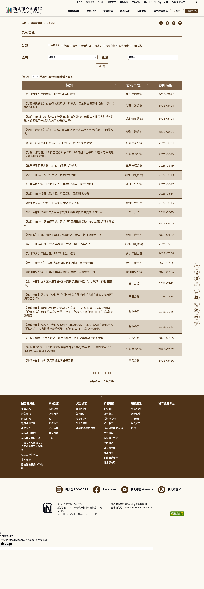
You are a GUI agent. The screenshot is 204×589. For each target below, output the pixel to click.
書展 (75, 45)
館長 (51, 418)
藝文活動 (124, 45)
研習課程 (86, 45)
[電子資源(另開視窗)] (197, 291)
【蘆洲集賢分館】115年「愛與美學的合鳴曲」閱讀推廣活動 (59, 272)
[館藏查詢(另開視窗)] (197, 272)
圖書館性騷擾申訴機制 (32, 466)
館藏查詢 (81, 408)
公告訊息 (26, 408)
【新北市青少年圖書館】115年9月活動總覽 (49, 94)
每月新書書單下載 (85, 428)
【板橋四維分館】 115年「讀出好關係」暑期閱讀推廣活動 (58, 263)
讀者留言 (112, 2)
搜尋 (177, 10)
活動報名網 (110, 418)
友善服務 (108, 433)
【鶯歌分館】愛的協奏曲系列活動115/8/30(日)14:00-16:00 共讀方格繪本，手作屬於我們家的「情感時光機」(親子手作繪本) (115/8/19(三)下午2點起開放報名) (68, 311)
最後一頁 (109, 373)
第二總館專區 (161, 11)
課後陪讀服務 (111, 457)
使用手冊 (53, 438)
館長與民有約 (111, 438)
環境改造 (136, 408)
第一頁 (95, 373)
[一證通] (197, 317)
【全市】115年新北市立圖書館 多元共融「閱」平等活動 (57, 244)
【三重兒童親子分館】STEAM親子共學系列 (50, 165)
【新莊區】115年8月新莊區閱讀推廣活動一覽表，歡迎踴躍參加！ (63, 235)
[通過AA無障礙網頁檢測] (177, 513)
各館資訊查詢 (28, 433)
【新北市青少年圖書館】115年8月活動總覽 (49, 253)
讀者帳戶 (81, 413)
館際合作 (108, 408)
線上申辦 (108, 423)
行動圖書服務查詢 (113, 428)
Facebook (109, 489)
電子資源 (81, 418)
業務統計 (136, 418)
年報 (133, 428)
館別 (105, 57)
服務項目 (53, 423)
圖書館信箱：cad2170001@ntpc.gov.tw (132, 507)
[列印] (180, 23)
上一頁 (98, 373)
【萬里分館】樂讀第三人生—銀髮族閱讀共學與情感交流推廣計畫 (63, 212)
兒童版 (101, 2)
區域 (25, 57)
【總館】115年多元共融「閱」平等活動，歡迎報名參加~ (57, 193)
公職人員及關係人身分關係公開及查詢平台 (32, 446)
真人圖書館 (110, 448)
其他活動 (137, 45)
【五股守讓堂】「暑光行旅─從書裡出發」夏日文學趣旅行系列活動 (64, 338)
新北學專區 (110, 462)
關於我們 (91, 11)
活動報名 (55, 45)
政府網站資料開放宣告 (122, 504)
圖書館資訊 (73, 11)
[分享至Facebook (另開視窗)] (167, 23)
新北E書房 (81, 423)
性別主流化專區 (29, 454)
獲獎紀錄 (136, 423)
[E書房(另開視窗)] (197, 297)
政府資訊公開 (28, 423)
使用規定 (53, 408)
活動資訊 (26, 413)
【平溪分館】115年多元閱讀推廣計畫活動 (48, 360)
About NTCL (150, 2)
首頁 (80, 2)
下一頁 (106, 373)
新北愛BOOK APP (76, 489)
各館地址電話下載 (30, 438)
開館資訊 (26, 418)
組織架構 (53, 413)
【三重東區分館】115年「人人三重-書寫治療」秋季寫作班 (58, 184)
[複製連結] (161, 23)
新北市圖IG (174, 489)
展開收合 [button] (102, 397)
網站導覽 (90, 2)
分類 (25, 45)
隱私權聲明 (141, 504)
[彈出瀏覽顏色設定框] (160, 2)
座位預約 (136, 2)
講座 (66, 45)
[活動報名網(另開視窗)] (197, 323)
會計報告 (26, 459)
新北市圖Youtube (142, 489)
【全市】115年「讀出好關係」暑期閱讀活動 (50, 175)
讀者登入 (192, 10)
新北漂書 (108, 452)
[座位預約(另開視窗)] (197, 310)
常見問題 (124, 2)
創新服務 (136, 413)
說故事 (98, 45)
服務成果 (141, 11)
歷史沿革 (53, 428)
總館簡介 (26, 428)
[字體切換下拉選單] (166, 2)
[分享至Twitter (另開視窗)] (173, 23)
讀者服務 (125, 11)
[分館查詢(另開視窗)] (197, 284)
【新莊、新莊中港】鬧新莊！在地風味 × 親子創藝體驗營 (58, 143)
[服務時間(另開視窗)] (197, 304)
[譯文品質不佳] (8, 544)
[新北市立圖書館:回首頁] (24, 10)
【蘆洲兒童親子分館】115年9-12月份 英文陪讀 (51, 203)
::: (1, 2)
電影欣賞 (110, 45)
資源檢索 (108, 11)
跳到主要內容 (7, 2)
